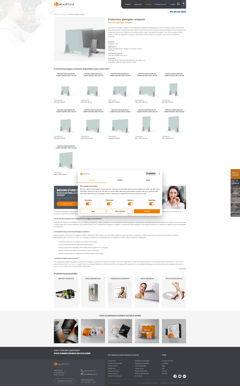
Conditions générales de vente (147, 383)
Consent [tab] (92, 180)
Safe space (63, 14)
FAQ (163, 368)
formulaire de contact (64, 381)
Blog (163, 366)
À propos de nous (160, 4)
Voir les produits (120, 302)
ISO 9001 (165, 373)
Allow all (147, 211)
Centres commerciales (115, 363)
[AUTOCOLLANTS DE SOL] (174, 307)
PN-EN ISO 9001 (178, 12)
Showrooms (112, 368)
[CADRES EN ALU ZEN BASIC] (120, 307)
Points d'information (114, 376)
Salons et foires (113, 366)
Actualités (165, 363)
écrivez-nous (67, 204)
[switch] (109, 203)
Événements (112, 361)
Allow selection (120, 211)
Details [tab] (120, 180)
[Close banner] (159, 173)
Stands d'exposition (141, 371)
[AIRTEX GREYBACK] (147, 307)
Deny (93, 211)
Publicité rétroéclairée (142, 373)
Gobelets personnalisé (142, 361)
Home (56, 14)
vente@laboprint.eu (90, 374)
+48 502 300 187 (89, 371)
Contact (172, 4)
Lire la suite (66, 302)
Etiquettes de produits (142, 363)
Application (138, 4)
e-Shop (148, 4)
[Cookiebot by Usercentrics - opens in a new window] (147, 173)
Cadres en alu (139, 368)
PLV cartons (138, 376)
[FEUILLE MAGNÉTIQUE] (93, 307)
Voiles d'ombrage (140, 366)
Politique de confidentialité (169, 383)
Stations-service (113, 373)
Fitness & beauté (113, 371)
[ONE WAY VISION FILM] (66, 307)
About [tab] (148, 180)
